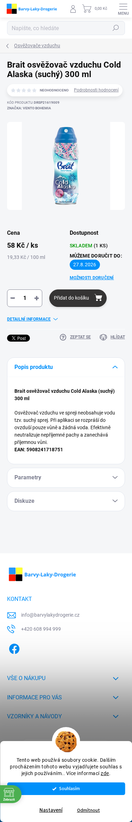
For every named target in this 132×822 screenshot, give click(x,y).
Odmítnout (88, 810)
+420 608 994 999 (41, 629)
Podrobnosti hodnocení (96, 90)
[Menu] (123, 9)
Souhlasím (69, 788)
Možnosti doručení (92, 277)
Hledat (115, 28)
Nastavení (51, 810)
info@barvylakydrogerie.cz (50, 615)
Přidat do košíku (71, 298)
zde (105, 773)
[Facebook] (13, 648)
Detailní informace (29, 319)
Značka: (29, 108)
